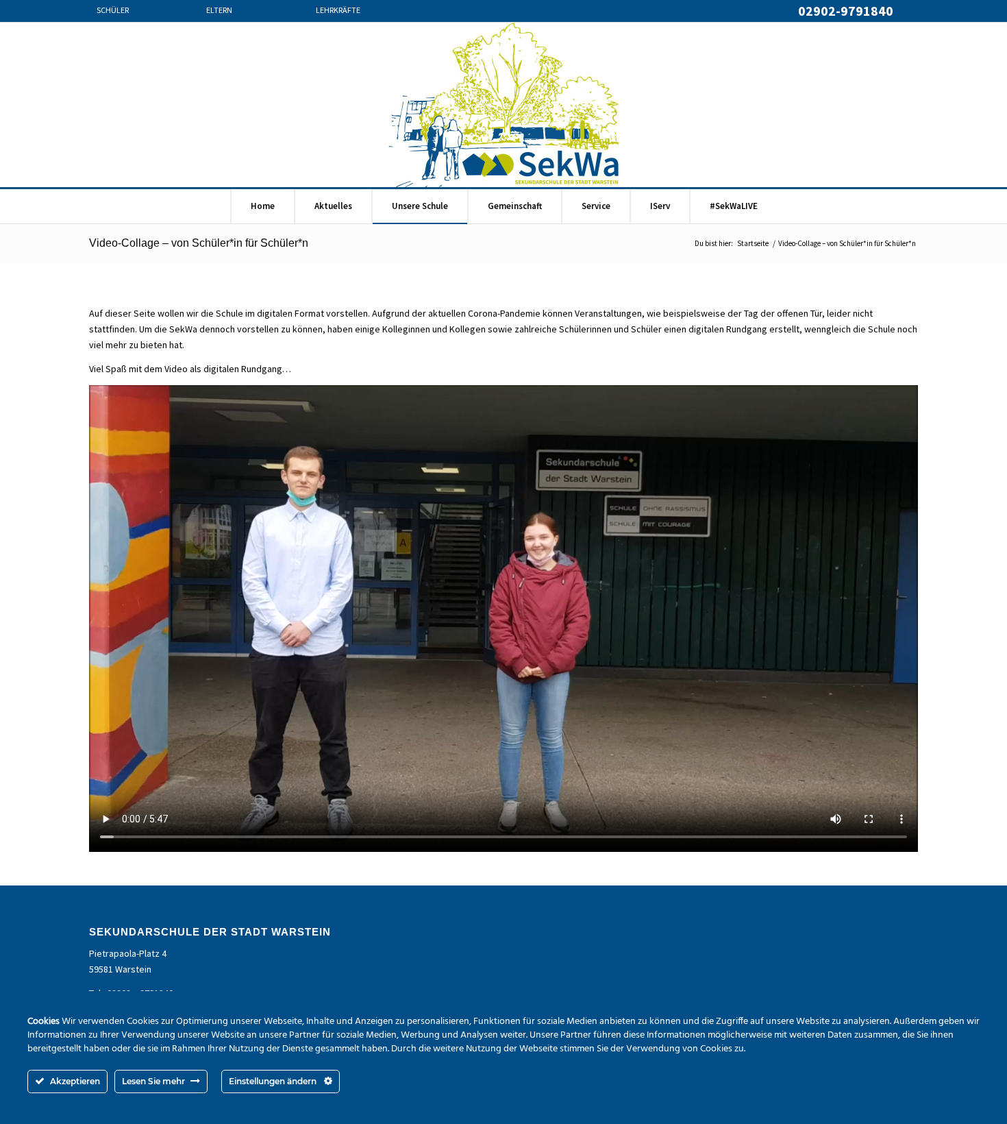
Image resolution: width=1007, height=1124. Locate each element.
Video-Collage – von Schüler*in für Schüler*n (198, 243)
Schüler (113, 11)
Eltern (219, 11)
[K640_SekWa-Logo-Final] (503, 105)
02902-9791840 (845, 10)
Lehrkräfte (338, 11)
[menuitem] (140, 18)
